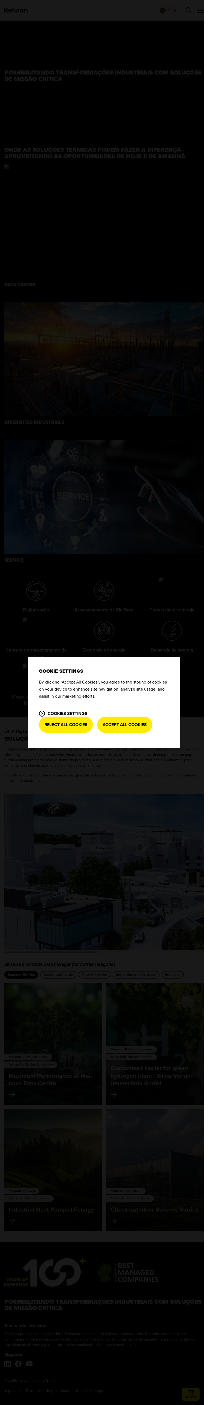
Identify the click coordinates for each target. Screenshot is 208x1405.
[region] (104, 702)
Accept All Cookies (125, 724)
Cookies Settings (67, 713)
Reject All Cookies (65, 724)
